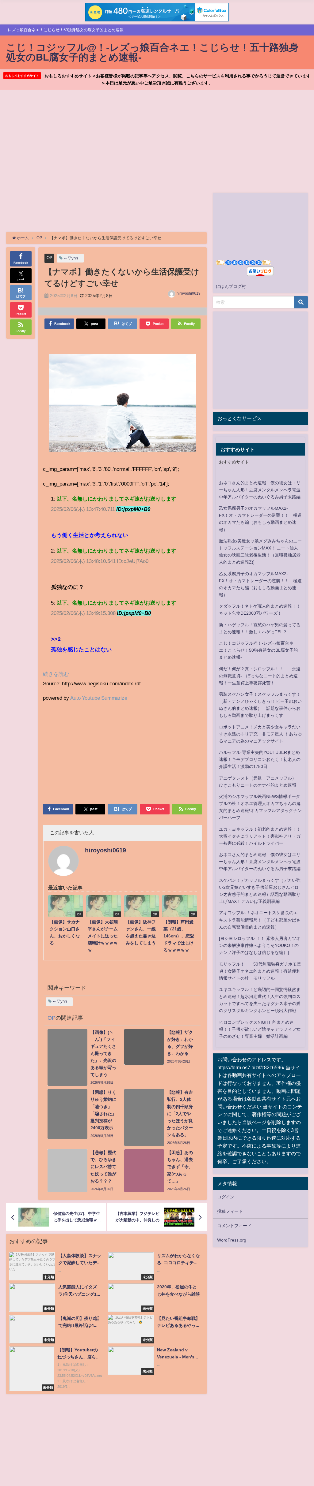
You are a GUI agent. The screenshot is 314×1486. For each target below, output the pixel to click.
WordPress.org (231, 1240)
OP (49, 258)
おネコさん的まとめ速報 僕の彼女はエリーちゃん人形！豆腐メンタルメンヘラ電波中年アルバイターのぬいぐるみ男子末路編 (260, 490)
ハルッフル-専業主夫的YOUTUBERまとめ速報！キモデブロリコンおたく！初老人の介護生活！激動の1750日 (260, 759)
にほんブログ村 (231, 286)
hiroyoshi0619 (189, 293)
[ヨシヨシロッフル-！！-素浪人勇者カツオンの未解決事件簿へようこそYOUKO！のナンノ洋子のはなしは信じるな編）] (260, 945)
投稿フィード (230, 1211)
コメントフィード (234, 1225)
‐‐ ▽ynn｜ (73, 258)
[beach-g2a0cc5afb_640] (122, 405)
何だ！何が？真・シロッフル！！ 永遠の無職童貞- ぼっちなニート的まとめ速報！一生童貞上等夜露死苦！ (260, 676)
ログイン (225, 1197)
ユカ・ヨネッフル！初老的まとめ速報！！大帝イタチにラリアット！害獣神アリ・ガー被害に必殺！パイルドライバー (260, 836)
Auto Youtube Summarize (98, 697)
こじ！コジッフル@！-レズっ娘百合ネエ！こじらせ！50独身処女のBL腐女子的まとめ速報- (258, 650)
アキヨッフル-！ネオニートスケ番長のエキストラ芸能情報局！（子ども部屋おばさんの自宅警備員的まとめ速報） (260, 920)
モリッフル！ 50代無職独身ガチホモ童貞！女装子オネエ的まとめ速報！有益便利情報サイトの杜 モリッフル (260, 971)
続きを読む (56, 673)
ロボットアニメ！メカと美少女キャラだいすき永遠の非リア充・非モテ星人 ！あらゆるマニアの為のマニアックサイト (260, 734)
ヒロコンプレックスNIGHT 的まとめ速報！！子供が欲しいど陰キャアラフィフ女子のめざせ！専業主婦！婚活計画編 (260, 1029)
